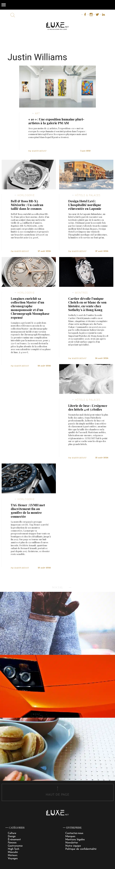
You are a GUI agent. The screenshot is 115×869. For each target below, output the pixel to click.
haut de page (57, 794)
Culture (12, 833)
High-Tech (13, 849)
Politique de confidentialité (80, 849)
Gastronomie (15, 846)
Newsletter (71, 842)
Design (12, 836)
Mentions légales (75, 839)
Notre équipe (73, 846)
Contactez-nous (74, 833)
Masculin (13, 852)
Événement (14, 839)
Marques (70, 836)
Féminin (12, 842)
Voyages (13, 858)
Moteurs (12, 855)
